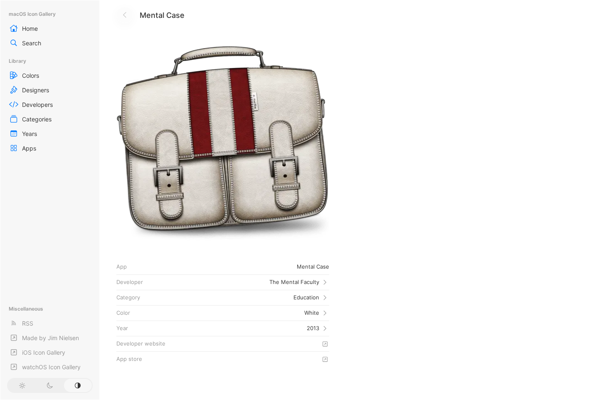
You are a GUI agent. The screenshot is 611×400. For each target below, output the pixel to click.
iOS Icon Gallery (43, 352)
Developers (37, 104)
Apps (29, 148)
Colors (30, 75)
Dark (50, 385)
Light (22, 385)
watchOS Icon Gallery (51, 366)
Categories (37, 119)
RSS (27, 323)
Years (29, 133)
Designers (35, 90)
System (78, 385)
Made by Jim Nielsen (50, 337)
